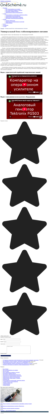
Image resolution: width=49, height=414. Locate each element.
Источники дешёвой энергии (12, 11)
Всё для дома (6, 371)
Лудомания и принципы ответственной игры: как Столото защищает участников (20, 360)
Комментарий (4, 353)
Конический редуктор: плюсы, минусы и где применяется (15, 362)
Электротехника (6, 383)
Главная (2, 28)
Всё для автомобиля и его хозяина (13, 9)
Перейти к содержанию (6, 1)
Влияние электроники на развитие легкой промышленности (16, 364)
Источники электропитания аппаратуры (14, 18)
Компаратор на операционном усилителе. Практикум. (12, 406)
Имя (2, 339)
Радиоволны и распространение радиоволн (10, 408)
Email (2, 341)
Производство (6, 379)
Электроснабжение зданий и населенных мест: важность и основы (17, 363)
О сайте (4, 26)
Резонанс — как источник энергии (8, 410)
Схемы (4, 13)
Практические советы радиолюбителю (14, 12)
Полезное (5, 8)
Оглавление (5, 25)
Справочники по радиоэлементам (13, 16)
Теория (4, 19)
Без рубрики (5, 369)
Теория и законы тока (10, 20)
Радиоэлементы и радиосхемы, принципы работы (16, 14)
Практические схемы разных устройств (14, 17)
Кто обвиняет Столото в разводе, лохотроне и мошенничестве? (17, 361)
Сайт (2, 344)
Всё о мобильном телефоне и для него (14, 10)
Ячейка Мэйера (9, 22)
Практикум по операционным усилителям (15, 21)
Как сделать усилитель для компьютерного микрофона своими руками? (16, 403)
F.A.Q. (4, 24)
